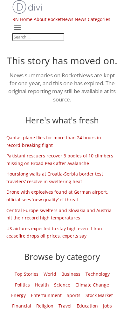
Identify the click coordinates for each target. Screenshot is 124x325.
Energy (18, 295)
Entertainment (46, 295)
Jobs (107, 306)
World (50, 274)
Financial (21, 306)
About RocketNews (53, 19)
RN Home (22, 19)
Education (87, 306)
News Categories (92, 19)
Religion (44, 306)
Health (42, 285)
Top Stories (26, 274)
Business (70, 274)
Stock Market (99, 295)
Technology (98, 274)
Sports (73, 295)
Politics (22, 285)
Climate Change (92, 285)
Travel (65, 306)
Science (62, 285)
